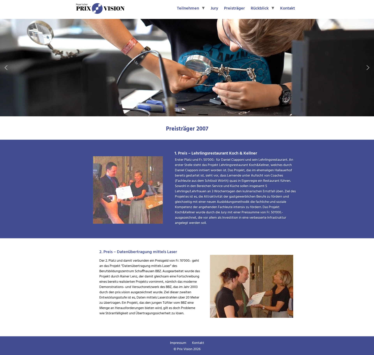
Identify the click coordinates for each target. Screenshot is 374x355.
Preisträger (234, 8)
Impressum (178, 343)
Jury (214, 8)
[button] (6, 67)
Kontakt (287, 8)
